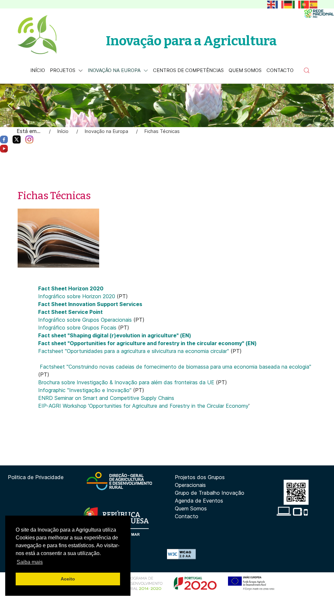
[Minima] (319, 13)
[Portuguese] (305, 4)
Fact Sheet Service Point (70, 312)
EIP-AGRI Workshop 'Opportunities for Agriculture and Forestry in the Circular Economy (143, 406)
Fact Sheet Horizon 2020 (70, 288)
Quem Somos (191, 508)
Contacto (186, 516)
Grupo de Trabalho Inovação (209, 493)
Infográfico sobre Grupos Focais (78, 327)
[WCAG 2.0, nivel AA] (181, 553)
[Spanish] (314, 4)
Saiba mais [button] (30, 562)
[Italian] (297, 4)
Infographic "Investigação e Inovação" (85, 390)
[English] (271, 4)
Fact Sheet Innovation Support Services (90, 304)
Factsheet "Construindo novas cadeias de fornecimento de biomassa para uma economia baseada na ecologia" (175, 366)
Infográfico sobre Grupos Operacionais (85, 319)
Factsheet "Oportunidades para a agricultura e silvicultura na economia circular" (134, 351)
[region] (167, 105)
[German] (288, 4)
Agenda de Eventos (199, 500)
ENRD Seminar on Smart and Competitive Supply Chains (106, 398)
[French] (280, 4)
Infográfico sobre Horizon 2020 (77, 296)
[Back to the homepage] (36, 34)
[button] (306, 70)
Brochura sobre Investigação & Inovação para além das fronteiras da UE (126, 382)
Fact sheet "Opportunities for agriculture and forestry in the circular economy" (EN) (147, 343)
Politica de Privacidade (36, 477)
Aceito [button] (68, 578)
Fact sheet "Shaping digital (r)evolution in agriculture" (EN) (114, 335)
